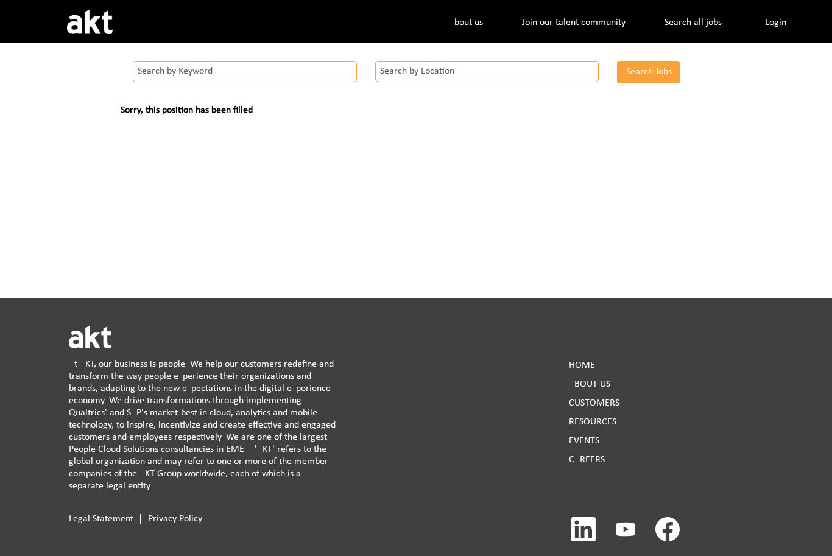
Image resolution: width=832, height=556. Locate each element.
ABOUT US (589, 384)
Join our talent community (574, 22)
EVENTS (584, 441)
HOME (582, 365)
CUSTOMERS (594, 403)
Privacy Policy (175, 519)
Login (775, 22)
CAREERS (587, 460)
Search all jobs (693, 22)
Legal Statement (101, 519)
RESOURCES (592, 422)
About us (466, 22)
